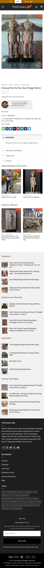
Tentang (4, 461)
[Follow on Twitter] (10, 447)
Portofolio (5, 465)
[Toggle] (4, 137)
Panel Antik (5, 505)
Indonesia (27, 1)
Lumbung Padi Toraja (34, 502)
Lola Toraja (23, 502)
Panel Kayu (5, 508)
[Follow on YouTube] (18, 447)
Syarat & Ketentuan (9, 476)
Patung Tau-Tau (19, 118)
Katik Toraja (14, 495)
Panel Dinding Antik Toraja (31, 505)
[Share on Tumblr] (25, 128)
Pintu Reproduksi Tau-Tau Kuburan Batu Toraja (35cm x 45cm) (11, 237)
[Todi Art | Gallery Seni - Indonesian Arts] (22, 7)
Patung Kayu (25, 84)
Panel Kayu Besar (16, 508)
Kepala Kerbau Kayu (8, 498)
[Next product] (3, 92)
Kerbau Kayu (20, 498)
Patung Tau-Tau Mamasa (31, 197)
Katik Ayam (5, 495)
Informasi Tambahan (14, 151)
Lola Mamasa (34, 498)
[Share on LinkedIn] (22, 128)
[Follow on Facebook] (3, 447)
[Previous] (1, 226)
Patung (17, 84)
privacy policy (24, 547)
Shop (10, 84)
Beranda (4, 84)
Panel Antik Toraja (16, 505)
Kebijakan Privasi (8, 472)
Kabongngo (28, 492)
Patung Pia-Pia (9, 118)
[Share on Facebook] (7, 128)
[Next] (42, 226)
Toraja (7, 124)
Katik (35, 492)
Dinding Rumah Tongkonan (15, 492)
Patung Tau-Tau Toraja (31, 118)
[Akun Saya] (36, 6)
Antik (3, 492)
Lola (27, 498)
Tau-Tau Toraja (9, 121)
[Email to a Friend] (14, 128)
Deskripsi (10, 137)
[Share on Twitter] (10, 128)
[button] (11, 1)
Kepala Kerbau (24, 495)
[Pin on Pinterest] (18, 128)
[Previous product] (7, 92)
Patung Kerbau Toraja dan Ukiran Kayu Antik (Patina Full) (31, 237)
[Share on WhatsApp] (3, 128)
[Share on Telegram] (29, 128)
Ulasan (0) (10, 156)
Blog (3, 480)
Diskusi (9, 161)
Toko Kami (5, 468)
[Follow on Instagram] (7, 447)
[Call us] (14, 447)
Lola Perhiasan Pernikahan (10, 502)
